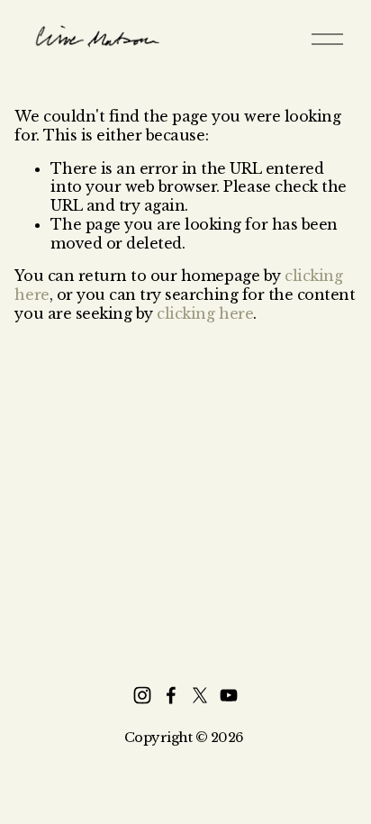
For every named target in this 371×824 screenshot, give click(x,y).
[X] (200, 695)
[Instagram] (142, 695)
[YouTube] (229, 695)
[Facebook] (171, 695)
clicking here (205, 313)
